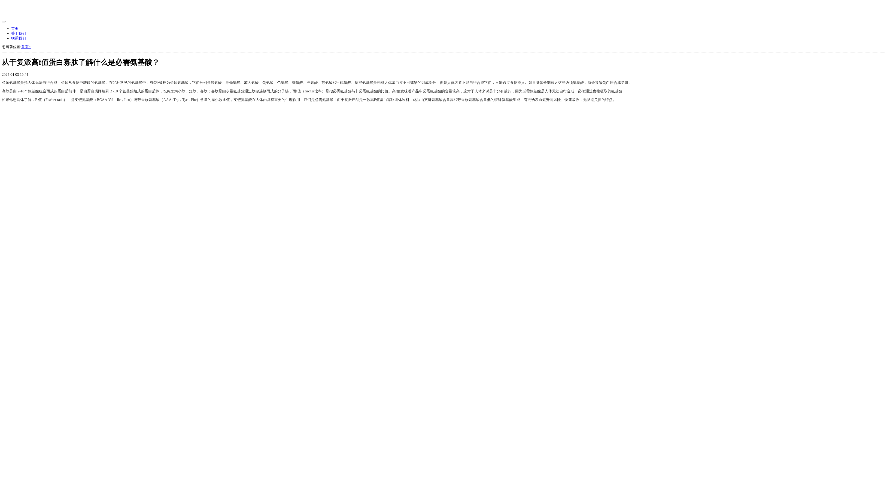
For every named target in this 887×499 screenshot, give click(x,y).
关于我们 (18, 33)
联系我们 (18, 38)
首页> (26, 47)
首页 (14, 28)
